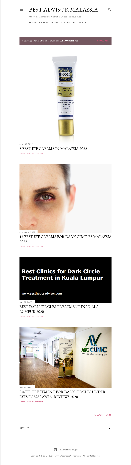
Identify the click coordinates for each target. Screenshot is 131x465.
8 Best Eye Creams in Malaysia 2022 (53, 148)
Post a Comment (35, 153)
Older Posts (103, 414)
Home (33, 22)
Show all (103, 41)
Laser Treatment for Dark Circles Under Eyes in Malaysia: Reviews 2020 (62, 394)
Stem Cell (70, 22)
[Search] (110, 9)
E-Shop (43, 22)
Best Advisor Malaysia (63, 9)
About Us (56, 22)
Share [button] (22, 153)
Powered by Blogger (68, 450)
